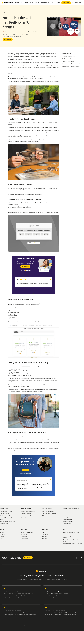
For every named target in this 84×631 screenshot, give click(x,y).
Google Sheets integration (68, 513)
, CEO (16, 69)
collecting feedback (52, 389)
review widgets (40, 322)
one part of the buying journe (21, 442)
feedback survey (26, 366)
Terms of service (30, 625)
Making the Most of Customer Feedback (71, 66)
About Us (2, 532)
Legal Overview (24, 534)
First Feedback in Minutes (67, 58)
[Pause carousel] (33, 293)
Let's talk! (25, 470)
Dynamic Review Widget (26, 517)
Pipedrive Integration (67, 519)
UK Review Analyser (46, 515)
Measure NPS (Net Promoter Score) (7, 521)
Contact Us (2, 534)
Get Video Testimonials (5, 515)
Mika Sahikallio (30, 132)
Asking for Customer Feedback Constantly (71, 63)
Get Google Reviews (4, 513)
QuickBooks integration (68, 521)
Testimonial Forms (4, 523)
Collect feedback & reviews (6, 511)
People (1, 538)
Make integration (66, 517)
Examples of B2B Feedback (68, 61)
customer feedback (32, 76)
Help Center (44, 536)
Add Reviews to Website (26, 513)
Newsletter (44, 538)
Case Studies (45, 534)
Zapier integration (67, 523)
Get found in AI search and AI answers (29, 519)
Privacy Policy (24, 536)
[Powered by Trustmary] (25, 270)
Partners (2, 536)
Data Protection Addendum (27, 532)
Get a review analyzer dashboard (49, 513)
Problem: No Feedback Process (68, 56)
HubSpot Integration (67, 515)
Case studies (10, 12)
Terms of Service (24, 538)
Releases (44, 540)
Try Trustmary (7, 39)
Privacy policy (21, 625)
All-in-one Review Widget (26, 515)
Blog (4, 12)
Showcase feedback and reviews (28, 511)
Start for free (27, 557)
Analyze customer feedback (48, 511)
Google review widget (25, 522)
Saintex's (10, 62)
